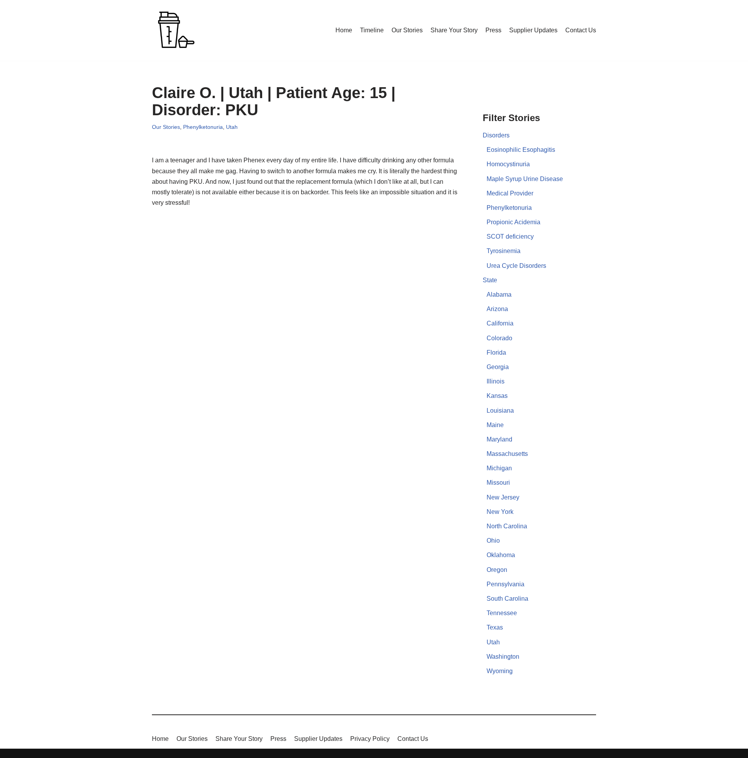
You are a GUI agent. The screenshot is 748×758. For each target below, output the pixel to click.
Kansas (497, 395)
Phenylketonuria (203, 127)
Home (343, 30)
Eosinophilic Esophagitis (521, 149)
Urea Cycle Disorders (516, 265)
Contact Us (580, 30)
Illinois (496, 381)
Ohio (493, 540)
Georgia (498, 367)
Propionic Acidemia (513, 222)
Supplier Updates (533, 30)
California (500, 323)
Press (493, 30)
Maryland (499, 439)
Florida (496, 352)
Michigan (499, 468)
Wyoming (500, 671)
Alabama (499, 294)
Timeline (372, 30)
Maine (495, 425)
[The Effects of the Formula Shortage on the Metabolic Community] (175, 30)
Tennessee (502, 613)
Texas (495, 627)
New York (500, 511)
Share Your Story (454, 30)
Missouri (498, 482)
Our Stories (407, 30)
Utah (232, 127)
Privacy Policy (370, 738)
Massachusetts (507, 453)
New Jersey (503, 497)
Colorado (499, 338)
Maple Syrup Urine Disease (525, 179)
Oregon (497, 569)
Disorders (496, 135)
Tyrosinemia (503, 251)
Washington (503, 656)
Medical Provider (510, 193)
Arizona (497, 309)
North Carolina (507, 526)
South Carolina (507, 598)
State (490, 280)
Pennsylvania (505, 584)
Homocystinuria (508, 164)
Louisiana (500, 410)
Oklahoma (501, 555)
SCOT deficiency (510, 236)
